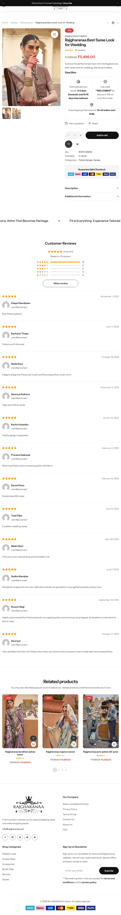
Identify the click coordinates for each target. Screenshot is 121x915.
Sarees (14, 22)
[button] (3, 3)
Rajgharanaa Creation (76, 36)
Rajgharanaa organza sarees (60, 751)
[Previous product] (108, 22)
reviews (80, 50)
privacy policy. (89, 882)
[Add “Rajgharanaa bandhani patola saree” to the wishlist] (33, 738)
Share (95, 123)
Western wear (9, 854)
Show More (70, 72)
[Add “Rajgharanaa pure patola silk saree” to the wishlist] (114, 738)
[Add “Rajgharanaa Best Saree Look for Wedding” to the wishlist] (68, 144)
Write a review (60, 283)
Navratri (6, 874)
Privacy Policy (70, 809)
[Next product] (117, 22)
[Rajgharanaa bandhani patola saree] (20, 721)
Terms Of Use (69, 814)
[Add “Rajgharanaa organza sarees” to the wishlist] (74, 738)
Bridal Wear (8, 869)
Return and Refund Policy (76, 804)
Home (5, 22)
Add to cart (102, 135)
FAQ (65, 829)
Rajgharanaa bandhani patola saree (20, 753)
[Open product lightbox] (54, 34)
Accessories (8, 864)
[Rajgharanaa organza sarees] (60, 721)
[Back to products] (113, 23)
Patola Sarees (26, 22)
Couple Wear (8, 859)
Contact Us (68, 819)
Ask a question (76, 123)
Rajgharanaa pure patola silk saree (100, 751)
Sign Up (77, 3)
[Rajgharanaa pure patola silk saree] (101, 721)
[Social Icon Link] (5, 837)
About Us (67, 824)
